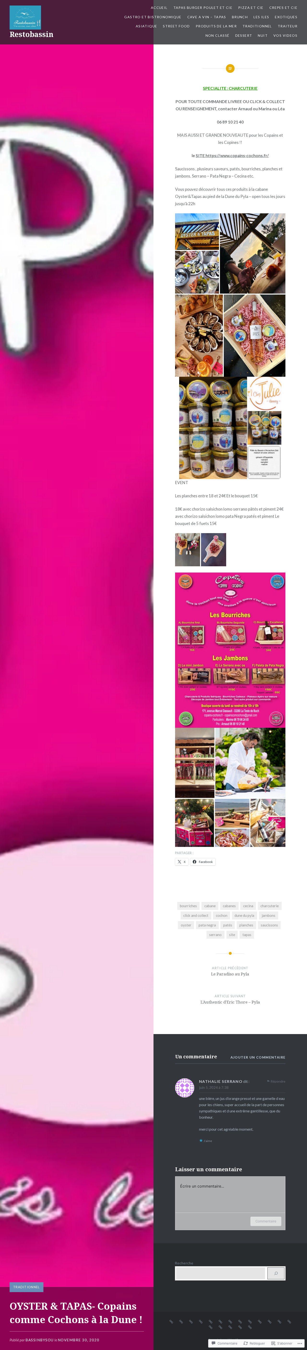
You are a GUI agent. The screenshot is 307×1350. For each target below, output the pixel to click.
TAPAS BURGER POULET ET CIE (202, 8)
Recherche (184, 1263)
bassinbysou (39, 1340)
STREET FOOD (176, 26)
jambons (268, 915)
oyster (186, 925)
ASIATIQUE (146, 26)
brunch (240, 17)
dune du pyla (244, 915)
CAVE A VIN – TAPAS (206, 17)
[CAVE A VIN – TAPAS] (220, 1321)
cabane (210, 906)
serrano (215, 934)
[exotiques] (250, 1321)
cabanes (229, 906)
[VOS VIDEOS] (250, 1327)
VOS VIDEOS (285, 35)
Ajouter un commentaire (258, 1057)
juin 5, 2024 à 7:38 (214, 1087)
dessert (243, 35)
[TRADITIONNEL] (289, 1321)
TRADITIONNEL (257, 26)
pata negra (207, 925)
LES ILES (261, 17)
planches (246, 925)
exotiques (286, 17)
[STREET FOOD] (269, 1321)
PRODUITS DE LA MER (216, 26)
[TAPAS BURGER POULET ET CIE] (181, 1321)
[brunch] (230, 1321)
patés (227, 925)
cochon (221, 915)
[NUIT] (240, 1327)
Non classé (218, 35)
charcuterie (269, 906)
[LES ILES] (240, 1321)
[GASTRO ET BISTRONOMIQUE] (210, 1321)
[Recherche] (275, 1273)
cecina (248, 906)
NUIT (263, 35)
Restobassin (31, 34)
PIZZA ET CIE (251, 8)
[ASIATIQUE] (259, 1321)
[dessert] (230, 1327)
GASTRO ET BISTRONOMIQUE (152, 17)
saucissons (269, 925)
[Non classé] (220, 1327)
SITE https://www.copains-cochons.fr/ (232, 155)
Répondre (278, 1081)
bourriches (188, 906)
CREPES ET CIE (283, 8)
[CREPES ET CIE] (200, 1321)
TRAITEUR (287, 26)
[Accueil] (171, 1321)
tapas (246, 934)
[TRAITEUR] (210, 1327)
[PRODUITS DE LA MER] (279, 1321)
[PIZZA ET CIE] (191, 1321)
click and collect (195, 915)
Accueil (159, 8)
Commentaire (265, 1221)
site (232, 934)
